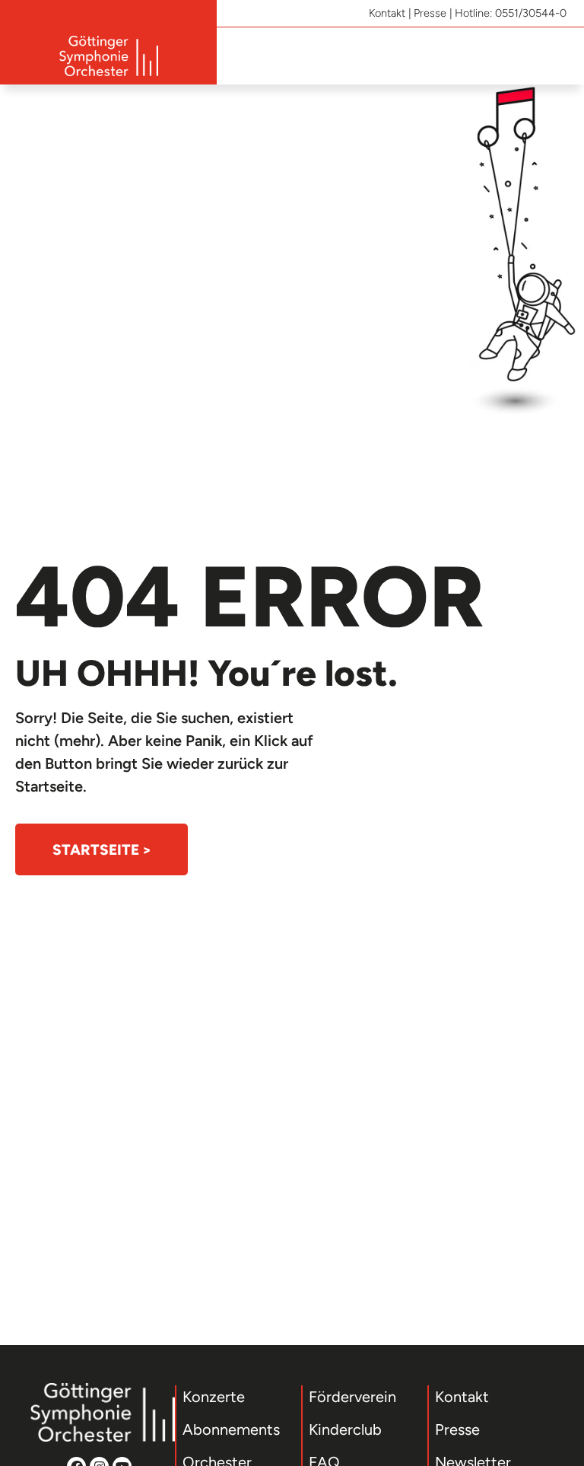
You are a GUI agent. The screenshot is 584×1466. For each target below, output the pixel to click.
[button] (558, 56)
